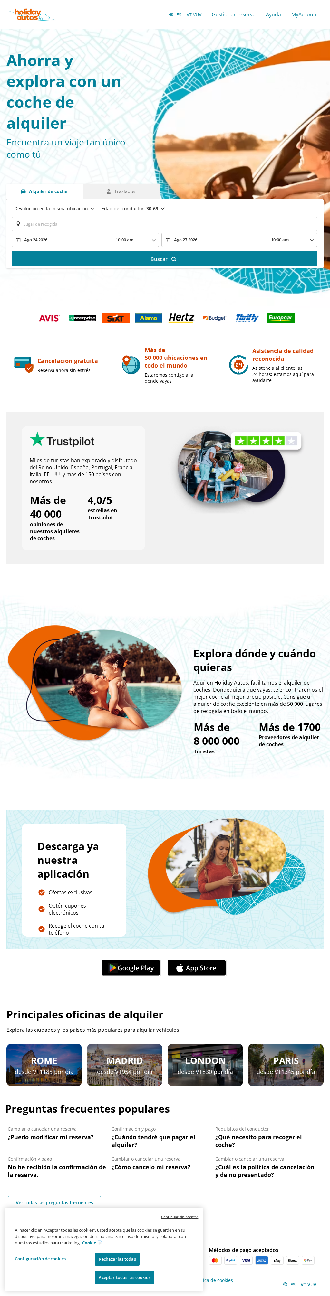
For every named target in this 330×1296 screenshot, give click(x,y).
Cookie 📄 (92, 1242)
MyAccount (304, 14)
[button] (132, 968)
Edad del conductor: (130, 208)
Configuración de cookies (40, 1259)
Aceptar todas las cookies (124, 1277)
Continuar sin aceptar (179, 1216)
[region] (104, 1249)
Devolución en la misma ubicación (51, 208)
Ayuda (273, 14)
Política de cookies (213, 1280)
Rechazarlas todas (117, 1259)
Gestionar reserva (234, 14)
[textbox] (164, 224)
